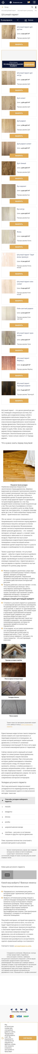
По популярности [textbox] (6, 20)
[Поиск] (32, 7)
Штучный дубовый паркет (8, 10)
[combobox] (9, 20)
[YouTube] (27, 1009)
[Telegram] (11, 1010)
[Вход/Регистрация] (36, 7)
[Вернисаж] (3, 2)
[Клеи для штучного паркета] (19, 874)
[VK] (21, 1010)
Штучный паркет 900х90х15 (25, 10)
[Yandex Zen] (16, 1010)
